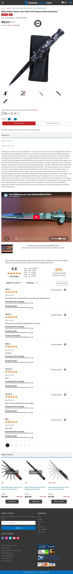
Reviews (40, 519)
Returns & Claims (6, 553)
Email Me (12, 501)
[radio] (30, 268)
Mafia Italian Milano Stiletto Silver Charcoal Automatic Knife (58, 488)
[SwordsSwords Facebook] (2, 538)
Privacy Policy (5, 548)
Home (39, 516)
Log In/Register (42, 529)
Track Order (41, 532)
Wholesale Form (6, 558)
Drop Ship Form (6, 561)
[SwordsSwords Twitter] (10, 538)
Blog (39, 524)
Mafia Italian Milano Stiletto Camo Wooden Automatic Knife (11, 488)
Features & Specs (7, 140)
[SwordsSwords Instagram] (6, 538)
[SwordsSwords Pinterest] (18, 538)
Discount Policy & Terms (9, 545)
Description (5, 135)
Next (69, 480)
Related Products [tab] (7, 454)
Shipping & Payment (7, 555)
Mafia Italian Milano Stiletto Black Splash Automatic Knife (35, 488)
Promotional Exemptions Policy (11, 550)
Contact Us (41, 527)
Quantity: (4, 119)
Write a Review (62, 283)
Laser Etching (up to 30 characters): (19, 110)
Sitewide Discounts (7, 146)
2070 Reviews (16, 276)
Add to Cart (59, 501)
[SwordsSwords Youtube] (14, 538)
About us (40, 522)
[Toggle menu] (2, 2)
